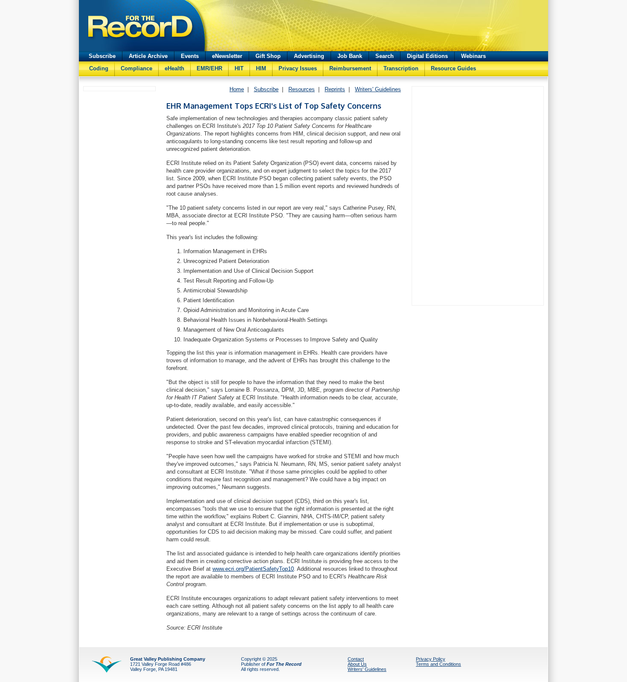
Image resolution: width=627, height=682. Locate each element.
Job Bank (349, 56)
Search (384, 56)
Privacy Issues (298, 68)
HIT (239, 68)
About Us (357, 664)
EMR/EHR (209, 68)
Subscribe (102, 56)
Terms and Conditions (438, 664)
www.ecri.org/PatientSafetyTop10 (253, 569)
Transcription (400, 68)
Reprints (335, 89)
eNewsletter (227, 56)
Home (236, 89)
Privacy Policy (430, 659)
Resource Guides (453, 68)
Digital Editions (427, 56)
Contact (356, 659)
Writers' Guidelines (378, 89)
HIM (261, 68)
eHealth (174, 68)
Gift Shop (268, 56)
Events (190, 56)
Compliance (136, 68)
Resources (301, 89)
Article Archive (148, 56)
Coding (98, 68)
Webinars (473, 56)
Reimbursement (350, 68)
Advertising (309, 56)
